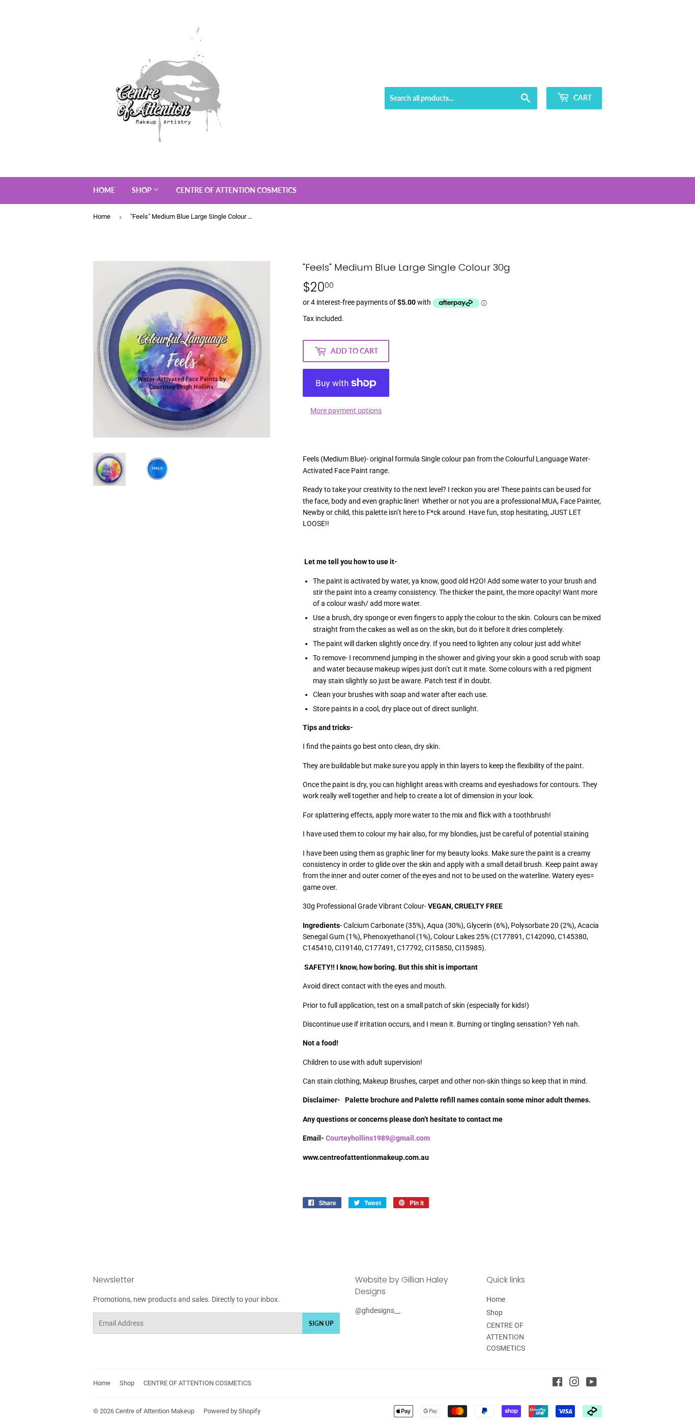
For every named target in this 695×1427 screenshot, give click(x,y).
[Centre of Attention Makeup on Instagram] (574, 1383)
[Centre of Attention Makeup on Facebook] (557, 1383)
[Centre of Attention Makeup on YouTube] (591, 1383)
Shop (142, 190)
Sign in (528, 74)
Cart (582, 97)
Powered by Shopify (232, 1411)
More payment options (346, 410)
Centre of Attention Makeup (154, 1411)
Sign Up (321, 1323)
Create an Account (577, 74)
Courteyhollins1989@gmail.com (378, 1138)
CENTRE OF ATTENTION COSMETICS (236, 190)
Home (104, 190)
